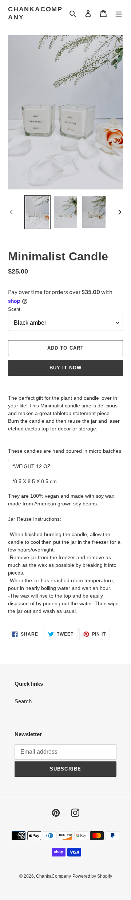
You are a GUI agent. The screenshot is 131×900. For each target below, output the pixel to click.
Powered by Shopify (92, 876)
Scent (14, 309)
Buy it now (65, 367)
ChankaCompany (35, 13)
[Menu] (118, 13)
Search (23, 701)
